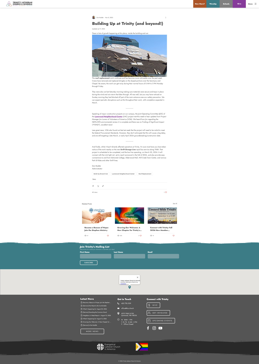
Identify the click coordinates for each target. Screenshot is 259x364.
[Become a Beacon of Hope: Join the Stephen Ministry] (96, 215)
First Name (85, 252)
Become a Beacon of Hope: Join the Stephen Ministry (96, 229)
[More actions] (166, 17)
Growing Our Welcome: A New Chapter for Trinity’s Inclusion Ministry (128, 229)
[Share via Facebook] (93, 186)
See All (175, 204)
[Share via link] (103, 186)
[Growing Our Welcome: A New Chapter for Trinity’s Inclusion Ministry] (129, 215)
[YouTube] (160, 328)
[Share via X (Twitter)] (98, 186)
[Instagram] (154, 328)
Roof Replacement (145, 174)
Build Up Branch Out (101, 174)
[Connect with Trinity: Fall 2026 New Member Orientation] (162, 215)
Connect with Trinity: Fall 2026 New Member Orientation (161, 229)
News (94, 179)
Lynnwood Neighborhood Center (123, 174)
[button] (199, 4)
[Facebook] (148, 328)
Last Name (118, 252)
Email (150, 252)
